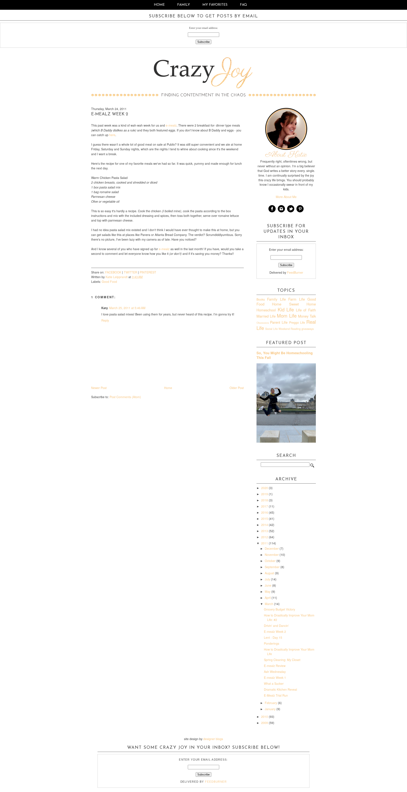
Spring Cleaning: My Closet (282, 660)
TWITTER (130, 272)
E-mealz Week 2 (275, 631)
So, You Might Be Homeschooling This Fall (284, 355)
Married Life (266, 316)
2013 (265, 531)
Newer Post (99, 388)
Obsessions (262, 322)
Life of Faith (306, 309)
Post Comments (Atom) (125, 397)
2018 (265, 500)
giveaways (307, 329)
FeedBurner (295, 272)
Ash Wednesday (275, 671)
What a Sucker (274, 683)
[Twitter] (291, 212)
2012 (265, 537)
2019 (265, 494)
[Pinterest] (300, 212)
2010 (265, 716)
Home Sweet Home (294, 304)
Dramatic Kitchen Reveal (280, 689)
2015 (265, 518)
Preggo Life (297, 322)
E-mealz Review (275, 666)
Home (159, 5)
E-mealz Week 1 (275, 677)
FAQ (243, 5)
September (272, 567)
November (272, 554)
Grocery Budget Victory (279, 609)
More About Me (286, 197)
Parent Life (278, 322)
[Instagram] (281, 212)
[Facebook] (272, 212)
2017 (265, 506)
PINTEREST (148, 272)
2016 (265, 512)
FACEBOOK (113, 272)
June (268, 585)
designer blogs (213, 739)
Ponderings (271, 643)
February (271, 703)
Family (183, 5)
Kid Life (286, 309)
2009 (265, 723)
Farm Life (296, 299)
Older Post (237, 388)
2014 (265, 525)
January (270, 709)
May (268, 591)
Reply (105, 320)
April (268, 597)
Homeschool (266, 309)
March (269, 604)
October (270, 561)
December (272, 548)
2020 (265, 488)
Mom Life (286, 315)
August (270, 573)
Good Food (109, 281)
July (268, 579)
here (112, 135)
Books (260, 299)
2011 (265, 543)
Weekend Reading (290, 329)
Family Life (276, 299)
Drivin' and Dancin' (276, 625)
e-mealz (171, 125)
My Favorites (215, 5)
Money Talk (307, 316)
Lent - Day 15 (273, 637)
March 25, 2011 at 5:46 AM (127, 308)
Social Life (271, 329)
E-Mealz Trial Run (276, 695)
